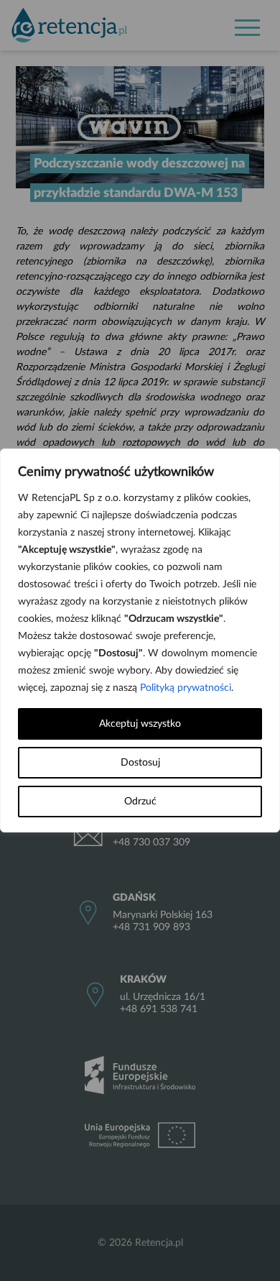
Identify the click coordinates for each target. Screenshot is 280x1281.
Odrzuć (140, 801)
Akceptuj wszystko (140, 724)
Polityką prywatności (185, 688)
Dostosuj (140, 763)
